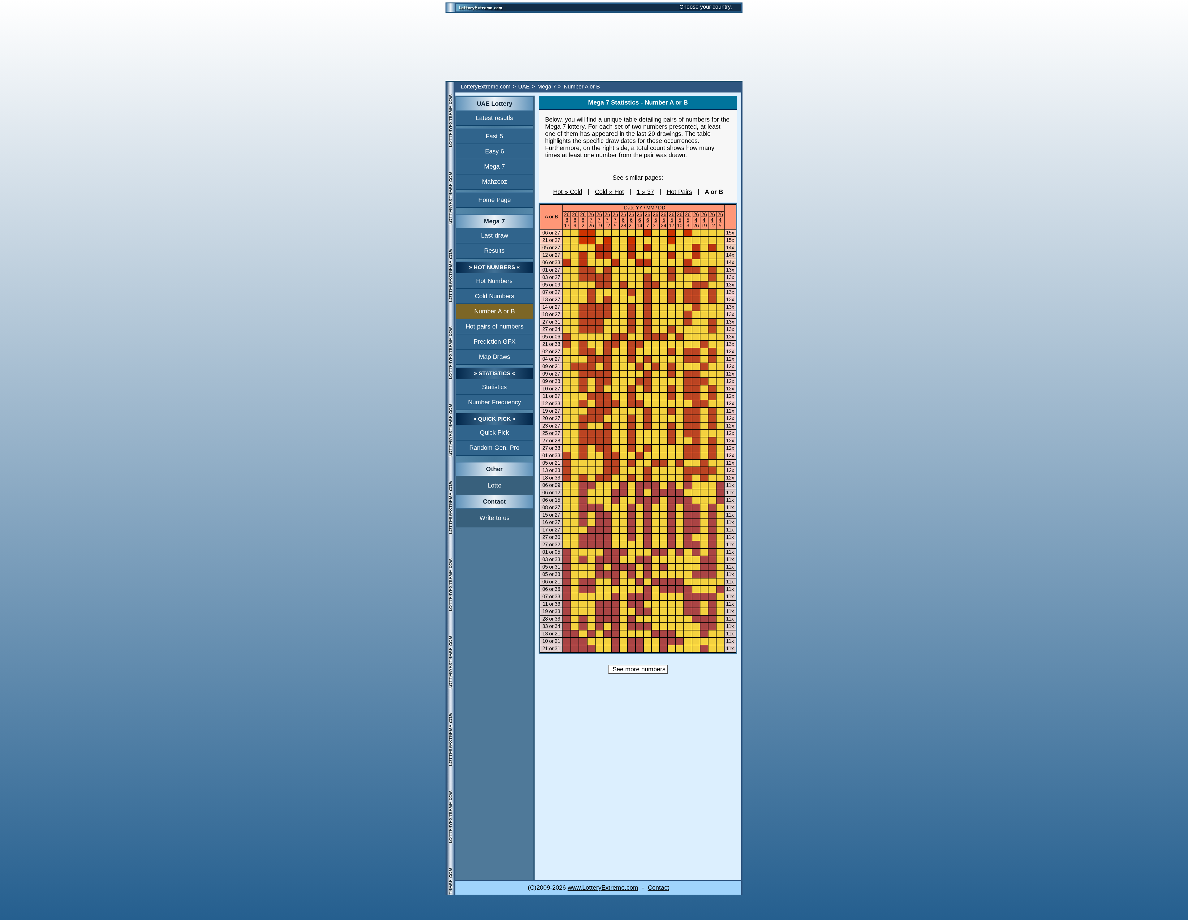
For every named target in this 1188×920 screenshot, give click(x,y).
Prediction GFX (494, 341)
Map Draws (494, 356)
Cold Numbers (494, 296)
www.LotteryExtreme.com (603, 887)
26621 (631, 220)
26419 (704, 220)
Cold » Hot (609, 191)
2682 (583, 220)
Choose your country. (705, 7)
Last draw (494, 235)
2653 (688, 220)
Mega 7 (546, 87)
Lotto (494, 485)
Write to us (495, 517)
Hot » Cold (567, 191)
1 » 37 (645, 191)
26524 (663, 220)
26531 (655, 220)
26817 (567, 220)
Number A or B (494, 311)
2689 (575, 220)
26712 (607, 220)
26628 (623, 220)
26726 (591, 220)
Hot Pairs (679, 191)
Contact (658, 887)
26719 (599, 220)
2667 (647, 220)
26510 (679, 220)
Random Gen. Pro (494, 447)
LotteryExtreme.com (485, 87)
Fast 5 (494, 136)
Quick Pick (494, 432)
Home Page (494, 199)
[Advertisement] (594, 47)
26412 (712, 220)
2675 (615, 220)
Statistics (494, 387)
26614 (639, 220)
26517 (671, 220)
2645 (720, 220)
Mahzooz (494, 181)
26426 (696, 220)
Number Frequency (494, 402)
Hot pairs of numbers (494, 326)
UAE (524, 87)
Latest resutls (494, 117)
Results (494, 250)
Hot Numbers (494, 280)
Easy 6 (494, 151)
